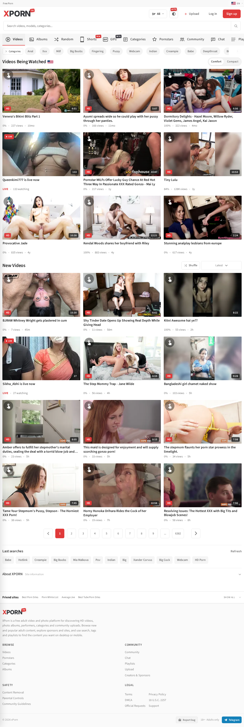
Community (132, 652)
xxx (44, 51)
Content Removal (13, 692)
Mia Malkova (80, 560)
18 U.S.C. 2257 (157, 700)
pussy (116, 51)
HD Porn (200, 560)
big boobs (76, 51)
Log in (213, 13)
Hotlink (22, 560)
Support (154, 706)
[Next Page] (195, 533)
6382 (178, 533)
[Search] (235, 26)
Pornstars (8, 658)
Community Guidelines (16, 704)
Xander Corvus (142, 560)
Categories (15, 51)
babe (191, 51)
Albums (7, 669)
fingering (97, 51)
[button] (239, 51)
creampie (172, 51)
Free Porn (8, 3)
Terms (128, 694)
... (165, 533)
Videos (6, 652)
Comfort (216, 62)
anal (30, 51)
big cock (164, 560)
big (124, 560)
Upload (129, 669)
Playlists (130, 663)
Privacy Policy (157, 694)
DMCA (128, 700)
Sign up (231, 13)
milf (58, 51)
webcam (134, 51)
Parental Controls (13, 698)
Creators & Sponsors (137, 675)
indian (153, 51)
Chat (128, 658)
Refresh (236, 551)
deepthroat (210, 51)
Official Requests (135, 706)
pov (98, 560)
